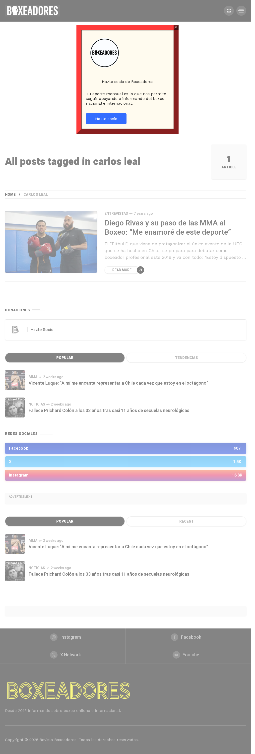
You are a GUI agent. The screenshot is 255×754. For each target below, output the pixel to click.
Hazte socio (106, 118)
